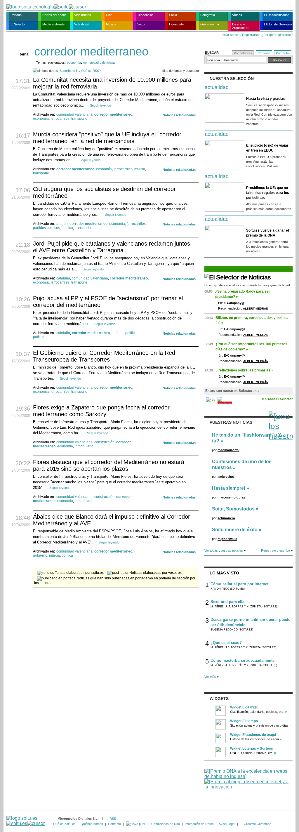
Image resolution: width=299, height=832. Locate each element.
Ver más (210, 676)
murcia (139, 169)
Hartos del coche (54, 15)
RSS (112, 818)
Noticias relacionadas (179, 115)
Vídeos (237, 15)
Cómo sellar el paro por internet (239, 584)
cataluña (63, 278)
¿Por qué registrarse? (277, 35)
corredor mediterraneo (113, 114)
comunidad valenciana (99, 62)
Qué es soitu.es (64, 824)
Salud (173, 15)
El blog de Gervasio (278, 24)
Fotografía (207, 15)
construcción (104, 442)
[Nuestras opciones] (136, 824)
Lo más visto (224, 573)
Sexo (141, 24)
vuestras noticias (231, 422)
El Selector (18, 24)
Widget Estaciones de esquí (253, 735)
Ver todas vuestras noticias (223, 550)
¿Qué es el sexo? (226, 642)
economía (74, 62)
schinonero (226, 518)
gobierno (40, 555)
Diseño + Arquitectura (240, 25)
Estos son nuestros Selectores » (232, 391)
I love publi (176, 24)
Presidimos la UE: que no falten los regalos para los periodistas (267, 193)
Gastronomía (209, 24)
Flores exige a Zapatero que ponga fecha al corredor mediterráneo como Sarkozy (101, 410)
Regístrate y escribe (275, 550)
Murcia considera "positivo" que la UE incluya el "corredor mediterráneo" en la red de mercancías (107, 137)
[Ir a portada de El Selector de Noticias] (237, 277)
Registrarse (250, 35)
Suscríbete (67, 70)
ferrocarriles (60, 119)
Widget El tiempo (244, 721)
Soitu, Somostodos (233, 508)
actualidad (217, 87)
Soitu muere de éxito (235, 529)
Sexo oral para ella (227, 602)
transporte (79, 119)
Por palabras (243, 53)
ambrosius (226, 476)
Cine (109, 15)
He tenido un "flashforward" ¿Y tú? (246, 437)
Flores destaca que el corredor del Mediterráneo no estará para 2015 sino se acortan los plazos (108, 465)
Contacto (114, 824)
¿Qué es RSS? (90, 70)
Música (111, 24)
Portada (16, 15)
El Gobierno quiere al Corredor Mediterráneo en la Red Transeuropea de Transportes (104, 356)
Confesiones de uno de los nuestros (242, 464)
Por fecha (283, 53)
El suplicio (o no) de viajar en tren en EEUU (267, 147)
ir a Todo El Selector (277, 399)
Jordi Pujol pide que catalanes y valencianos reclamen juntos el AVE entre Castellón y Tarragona (111, 246)
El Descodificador (276, 15)
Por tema (264, 53)
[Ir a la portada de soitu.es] (25, 821)
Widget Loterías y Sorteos (251, 748)
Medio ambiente (53, 24)
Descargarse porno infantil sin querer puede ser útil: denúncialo (250, 622)
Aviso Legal (227, 824)
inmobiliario (84, 446)
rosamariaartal (228, 450)
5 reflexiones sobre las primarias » (244, 370)
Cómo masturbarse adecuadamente (242, 660)
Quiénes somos (92, 824)
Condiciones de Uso (165, 824)
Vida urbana (82, 15)
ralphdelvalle (227, 539)
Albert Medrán (255, 308)
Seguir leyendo (100, 105)
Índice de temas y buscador (179, 70)
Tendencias (145, 15)
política (67, 228)
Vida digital (81, 24)
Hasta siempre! (228, 488)
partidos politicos (46, 228)
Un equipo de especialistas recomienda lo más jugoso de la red (247, 285)
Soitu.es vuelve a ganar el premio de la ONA (267, 232)
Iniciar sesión (230, 35)
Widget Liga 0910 (244, 707)
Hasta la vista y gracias (265, 99)
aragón (62, 224)
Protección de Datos (199, 824)
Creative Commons (257, 824)
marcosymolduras (231, 497)
